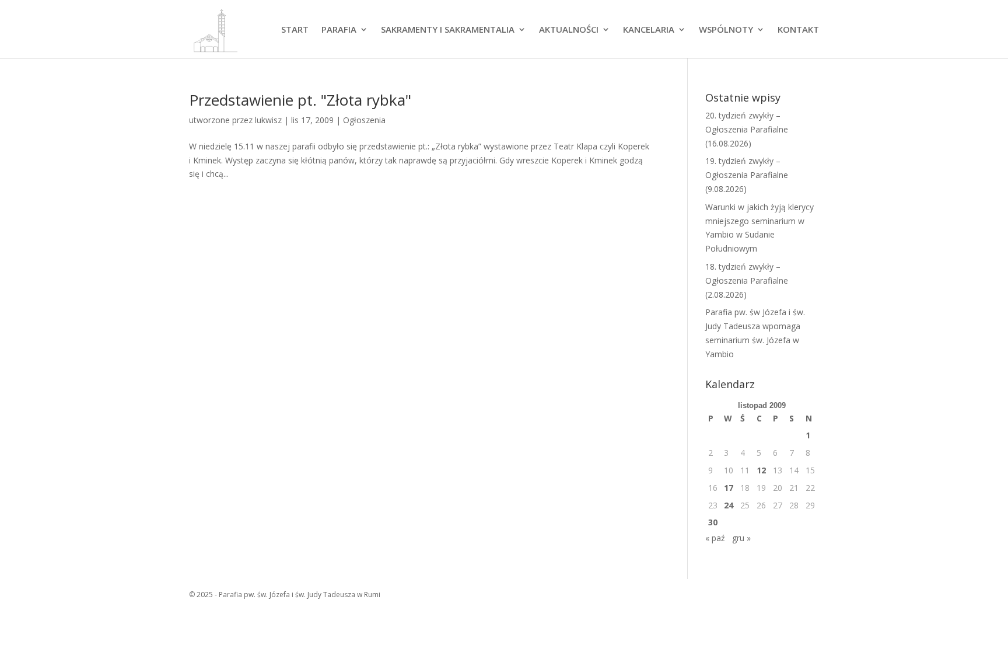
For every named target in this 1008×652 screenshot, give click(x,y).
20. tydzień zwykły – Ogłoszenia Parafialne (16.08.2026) (746, 129)
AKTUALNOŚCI (568, 30)
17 (728, 487)
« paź (715, 537)
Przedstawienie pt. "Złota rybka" (300, 99)
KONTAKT (798, 30)
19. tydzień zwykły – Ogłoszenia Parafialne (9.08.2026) (746, 174)
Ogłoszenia (364, 119)
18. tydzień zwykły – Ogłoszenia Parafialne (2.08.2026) (746, 280)
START (295, 30)
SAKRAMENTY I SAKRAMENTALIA (447, 30)
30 (713, 522)
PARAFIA (338, 30)
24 (728, 505)
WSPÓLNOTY (726, 30)
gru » (741, 537)
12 (761, 470)
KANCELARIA (648, 30)
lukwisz (268, 119)
